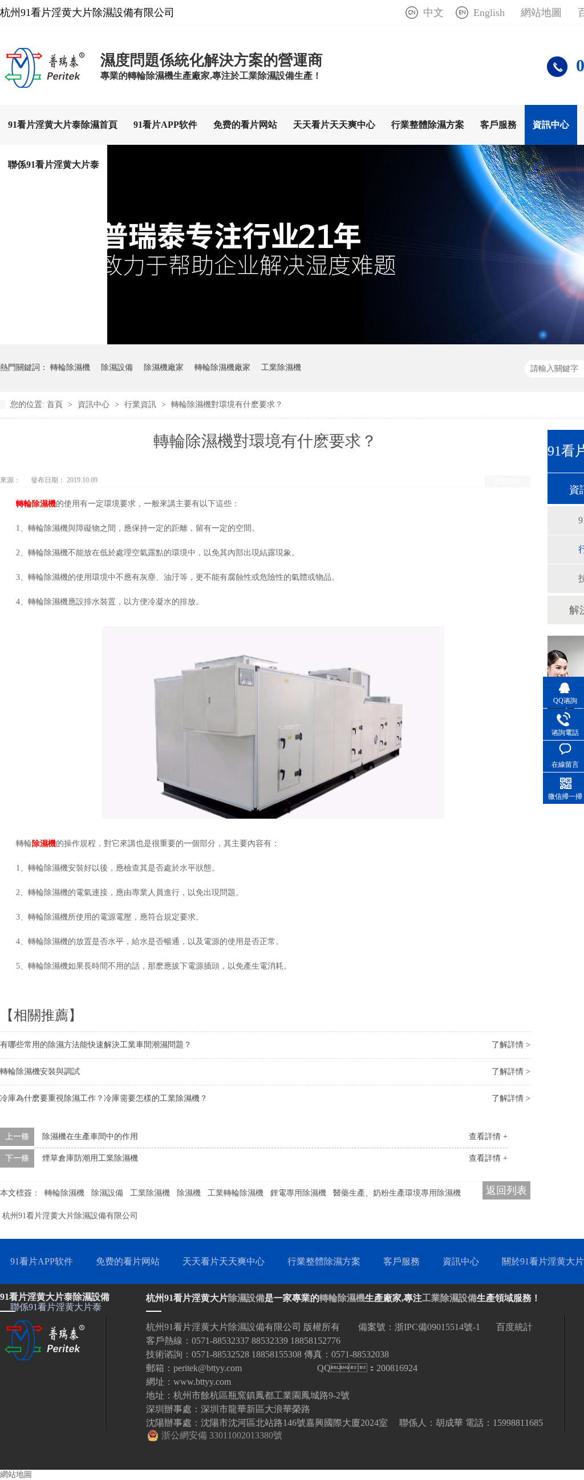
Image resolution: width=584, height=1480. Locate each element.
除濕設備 (117, 367)
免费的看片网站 (245, 124)
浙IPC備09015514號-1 (437, 1327)
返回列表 (507, 481)
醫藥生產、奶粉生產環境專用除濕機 (397, 1193)
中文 (433, 12)
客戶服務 (498, 124)
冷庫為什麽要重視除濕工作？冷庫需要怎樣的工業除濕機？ (104, 1098)
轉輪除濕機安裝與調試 (40, 1071)
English (489, 12)
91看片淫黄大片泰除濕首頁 (62, 124)
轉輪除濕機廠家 (222, 367)
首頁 (56, 404)
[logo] (44, 84)
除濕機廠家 (164, 367)
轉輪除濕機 (70, 367)
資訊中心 (551, 124)
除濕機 (44, 843)
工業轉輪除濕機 (235, 1193)
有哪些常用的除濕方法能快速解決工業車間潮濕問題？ (96, 1044)
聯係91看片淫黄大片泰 (53, 164)
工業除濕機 (281, 367)
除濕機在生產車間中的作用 (90, 1136)
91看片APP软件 (165, 124)
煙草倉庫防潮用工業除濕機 (90, 1158)
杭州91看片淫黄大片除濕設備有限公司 (70, 1215)
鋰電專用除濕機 (298, 1193)
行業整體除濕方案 (427, 124)
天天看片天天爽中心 (334, 124)
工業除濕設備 (449, 1298)
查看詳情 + (488, 1136)
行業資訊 (141, 404)
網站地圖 (541, 12)
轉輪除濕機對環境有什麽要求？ (227, 404)
